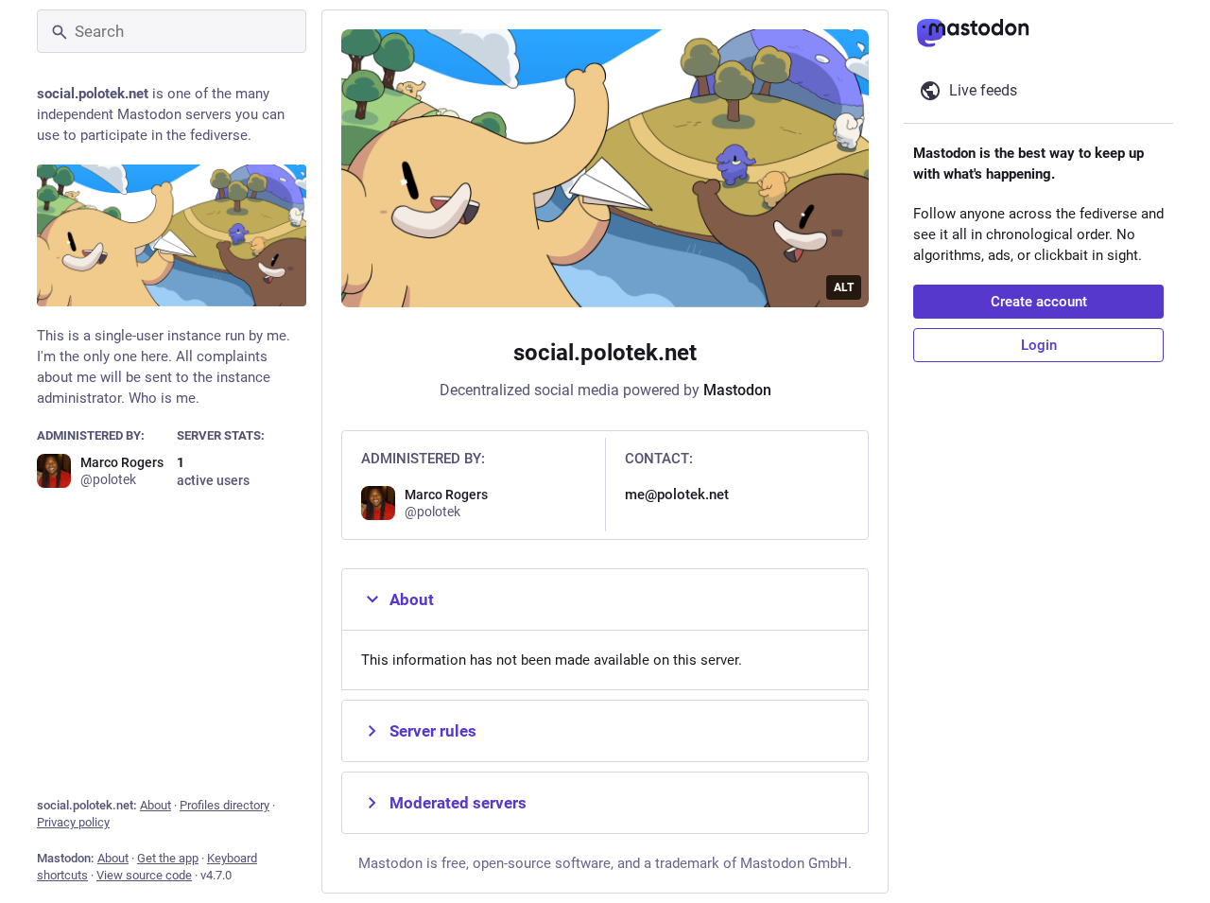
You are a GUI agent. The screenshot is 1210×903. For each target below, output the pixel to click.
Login (1039, 345)
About (155, 805)
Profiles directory (224, 805)
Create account (1039, 301)
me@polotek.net (677, 494)
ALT (844, 287)
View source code (144, 875)
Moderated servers (458, 802)
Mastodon (737, 390)
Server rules (432, 730)
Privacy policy (73, 822)
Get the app (168, 858)
